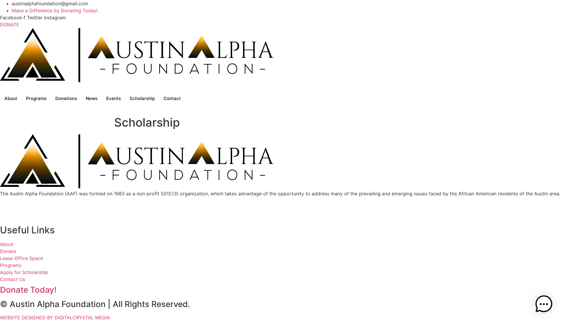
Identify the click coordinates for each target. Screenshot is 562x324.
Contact (172, 98)
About (10, 98)
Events (113, 98)
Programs (36, 98)
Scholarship (142, 98)
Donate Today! (28, 290)
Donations (66, 98)
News (91, 98)
